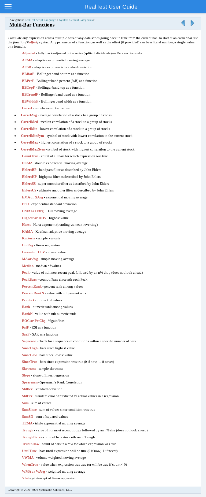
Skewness (29, 369)
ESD (25, 204)
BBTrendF (30, 94)
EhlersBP (29, 170)
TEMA (27, 423)
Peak (26, 272)
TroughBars (31, 437)
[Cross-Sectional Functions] (192, 26)
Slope (26, 375)
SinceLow (29, 355)
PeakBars (29, 279)
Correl (27, 108)
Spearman (30, 382)
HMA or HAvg (33, 211)
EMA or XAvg (32, 197)
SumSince (29, 410)
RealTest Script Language (40, 19)
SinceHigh (30, 348)
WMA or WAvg (33, 471)
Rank (26, 307)
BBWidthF (30, 101)
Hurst (26, 225)
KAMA (27, 231)
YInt (25, 478)
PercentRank (32, 286)
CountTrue (30, 156)
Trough (27, 430)
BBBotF (28, 74)
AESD (26, 67)
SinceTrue (29, 362)
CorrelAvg (29, 115)
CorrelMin (29, 129)
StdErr (27, 396)
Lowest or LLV (33, 252)
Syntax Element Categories (76, 19)
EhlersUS (29, 190)
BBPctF (28, 81)
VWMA (28, 457)
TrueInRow (30, 444)
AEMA (27, 60)
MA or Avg (30, 259)
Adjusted (28, 53)
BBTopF (29, 87)
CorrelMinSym (33, 136)
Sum (25, 403)
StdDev (27, 389)
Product (28, 300)
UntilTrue (29, 451)
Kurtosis (28, 238)
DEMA (27, 163)
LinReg (27, 245)
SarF (26, 334)
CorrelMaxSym (33, 149)
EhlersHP (29, 177)
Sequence (29, 341)
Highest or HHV (34, 218)
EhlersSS (29, 184)
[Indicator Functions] (183, 26)
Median (28, 266)
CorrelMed (30, 122)
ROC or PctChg (34, 321)
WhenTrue (30, 464)
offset (33, 42)
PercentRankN (33, 293)
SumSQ (27, 417)
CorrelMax (30, 142)
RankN (27, 314)
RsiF (25, 327)
